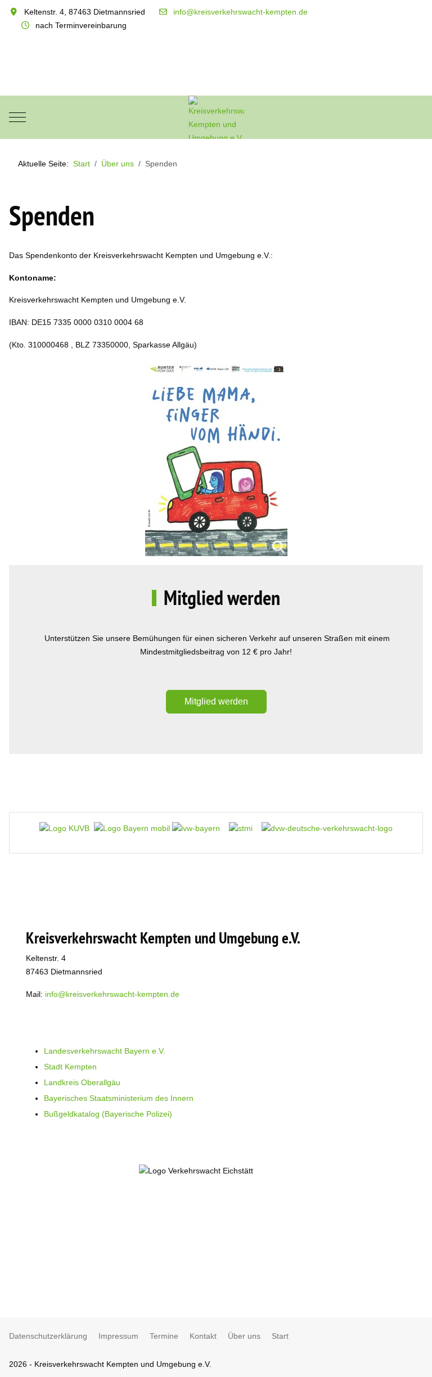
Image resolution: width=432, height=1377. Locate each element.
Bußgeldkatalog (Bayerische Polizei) (108, 1113)
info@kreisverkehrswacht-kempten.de (240, 11)
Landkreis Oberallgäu (82, 1082)
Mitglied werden (216, 701)
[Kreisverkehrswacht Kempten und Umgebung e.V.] (216, 117)
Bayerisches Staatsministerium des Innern (119, 1098)
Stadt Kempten (70, 1066)
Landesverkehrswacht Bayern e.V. (104, 1050)
